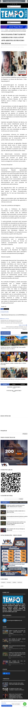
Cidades (6, 29)
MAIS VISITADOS (14, 502)
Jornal (14, 582)
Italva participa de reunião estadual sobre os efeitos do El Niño (13, 364)
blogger (5, 384)
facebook (23, 384)
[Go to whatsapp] (24, 704)
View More (25, 332)
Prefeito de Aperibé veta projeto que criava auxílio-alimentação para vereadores (13, 348)
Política (20, 582)
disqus (13, 384)
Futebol (9, 582)
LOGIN (2, 586)
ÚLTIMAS (5, 502)
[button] (6, 706)
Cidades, (22, 47)
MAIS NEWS (23, 502)
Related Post (6, 333)
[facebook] (11, 4)
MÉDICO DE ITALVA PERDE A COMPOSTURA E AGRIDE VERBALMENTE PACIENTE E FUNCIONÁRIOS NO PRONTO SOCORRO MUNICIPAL (13, 697)
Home (2, 29)
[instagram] (14, 4)
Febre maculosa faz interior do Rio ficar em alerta (13, 379)
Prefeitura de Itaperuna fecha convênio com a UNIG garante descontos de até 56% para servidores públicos (16, 523)
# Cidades (6, 308)
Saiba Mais (3, 703)
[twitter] (13, 4)
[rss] (16, 4)
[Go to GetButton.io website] (25, 706)
